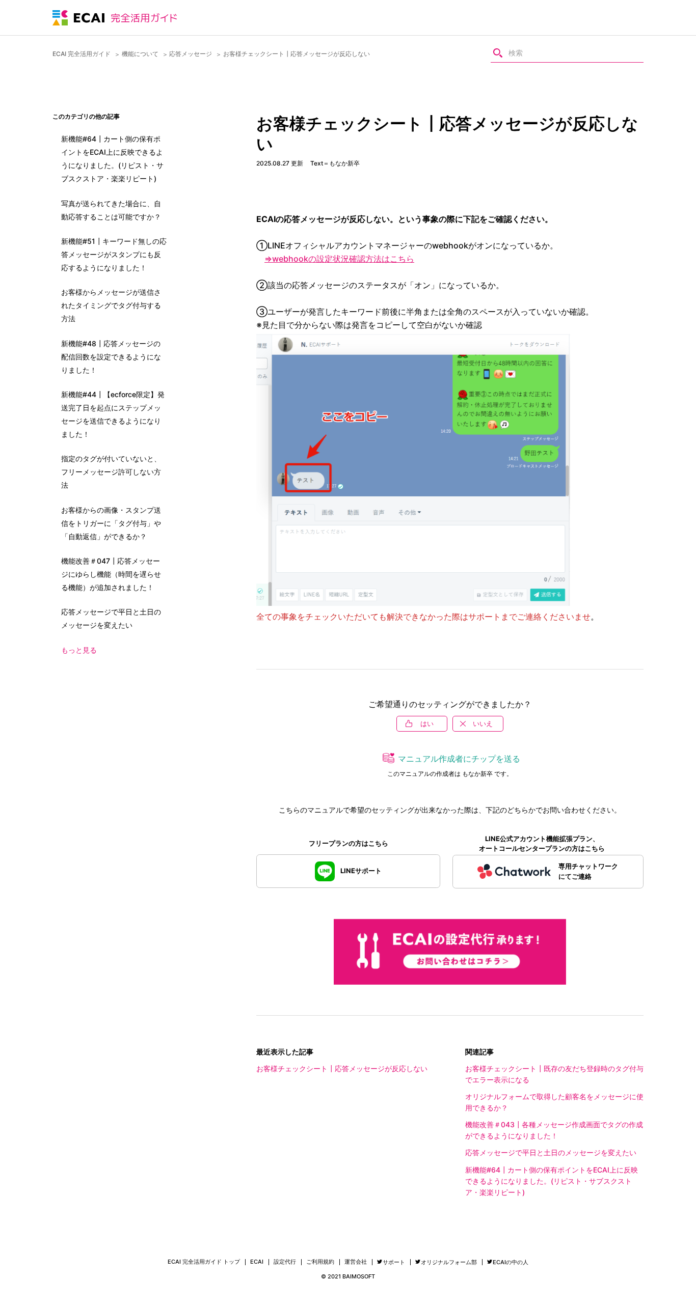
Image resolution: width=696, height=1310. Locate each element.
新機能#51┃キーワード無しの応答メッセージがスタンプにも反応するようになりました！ (114, 254)
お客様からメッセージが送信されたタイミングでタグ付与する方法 (111, 305)
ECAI (256, 1262)
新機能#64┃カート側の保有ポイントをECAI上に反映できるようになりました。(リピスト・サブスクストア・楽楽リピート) (551, 1180)
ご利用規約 (320, 1262)
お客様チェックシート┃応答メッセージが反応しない (341, 1068)
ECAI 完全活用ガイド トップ (204, 1262)
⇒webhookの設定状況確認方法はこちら (339, 259)
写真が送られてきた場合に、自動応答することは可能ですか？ (111, 210)
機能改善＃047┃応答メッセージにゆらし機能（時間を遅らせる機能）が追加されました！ (111, 574)
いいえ (483, 723)
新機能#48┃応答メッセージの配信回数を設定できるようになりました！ (111, 356)
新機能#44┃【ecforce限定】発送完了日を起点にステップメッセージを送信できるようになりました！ (113, 414)
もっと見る (79, 650)
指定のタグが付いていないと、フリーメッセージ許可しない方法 (111, 471)
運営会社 (355, 1262)
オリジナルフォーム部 (449, 1262)
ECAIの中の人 (510, 1262)
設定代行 (285, 1262)
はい (427, 723)
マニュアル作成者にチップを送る (459, 759)
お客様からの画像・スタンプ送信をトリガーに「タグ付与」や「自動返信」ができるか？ (111, 523)
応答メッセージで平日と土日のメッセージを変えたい (550, 1152)
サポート (394, 1262)
